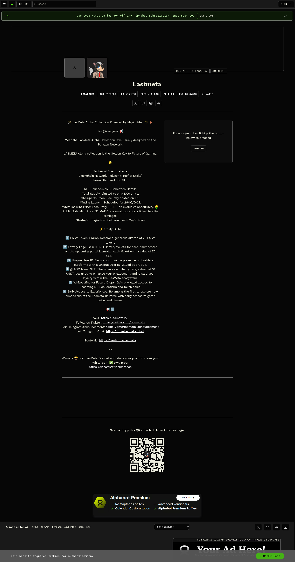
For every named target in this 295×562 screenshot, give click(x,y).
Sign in (286, 4)
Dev (88, 527)
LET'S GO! (206, 15)
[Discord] (143, 103)
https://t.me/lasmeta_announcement (132, 326)
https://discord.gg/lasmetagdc (110, 366)
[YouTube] (285, 527)
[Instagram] (151, 103)
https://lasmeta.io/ (114, 317)
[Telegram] (276, 527)
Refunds (57, 527)
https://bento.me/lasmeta (117, 340)
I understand (270, 556)
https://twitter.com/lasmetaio (124, 322)
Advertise (70, 527)
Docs (81, 527)
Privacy (45, 527)
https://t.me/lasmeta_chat (125, 331)
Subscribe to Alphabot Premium (244, 540)
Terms (35, 527)
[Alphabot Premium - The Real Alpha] (147, 503)
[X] (135, 103)
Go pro (23, 4)
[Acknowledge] (285, 16)
